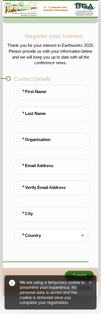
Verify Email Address (45, 187)
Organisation (37, 139)
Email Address (39, 165)
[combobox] (52, 235)
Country (33, 235)
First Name (35, 91)
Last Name (35, 113)
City (29, 213)
